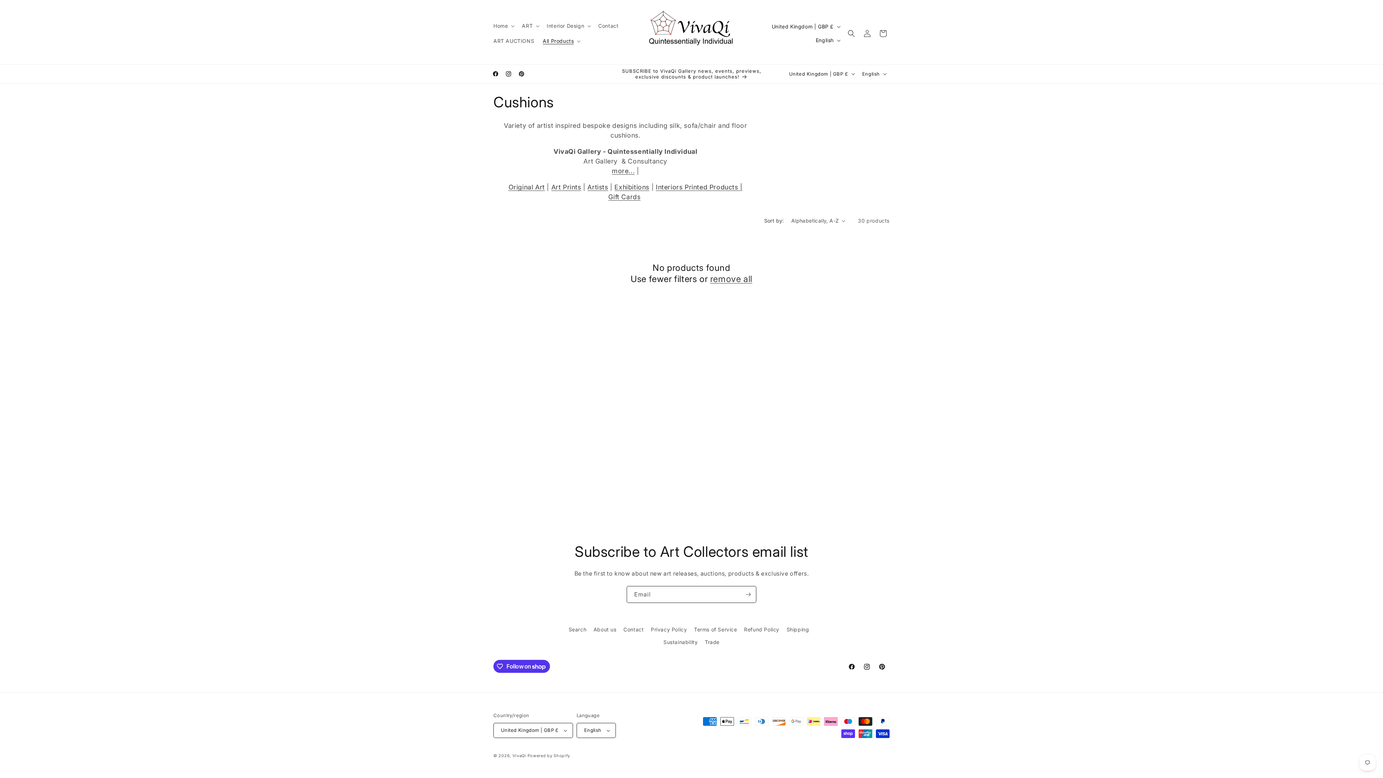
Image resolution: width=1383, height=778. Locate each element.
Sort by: (774, 221)
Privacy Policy (669, 629)
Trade (712, 642)
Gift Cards (624, 197)
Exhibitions (631, 187)
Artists (597, 187)
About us (605, 629)
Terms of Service (715, 629)
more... (623, 171)
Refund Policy (761, 629)
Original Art (527, 187)
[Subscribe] (748, 594)
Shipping (798, 629)
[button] (503, 25)
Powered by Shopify (549, 755)
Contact (633, 629)
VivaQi (519, 755)
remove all (731, 279)
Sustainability (680, 642)
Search (578, 629)
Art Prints (566, 187)
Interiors (669, 187)
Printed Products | (712, 187)
